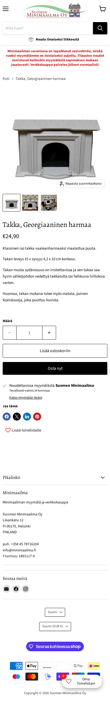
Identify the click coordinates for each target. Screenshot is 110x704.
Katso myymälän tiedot (25, 398)
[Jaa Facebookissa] (7, 417)
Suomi (52, 612)
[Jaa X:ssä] (17, 417)
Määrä (7, 321)
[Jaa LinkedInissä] (27, 417)
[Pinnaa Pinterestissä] (37, 417)
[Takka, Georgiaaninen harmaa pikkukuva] (11, 202)
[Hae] (100, 28)
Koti (6, 78)
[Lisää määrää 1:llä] (49, 333)
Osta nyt (55, 368)
